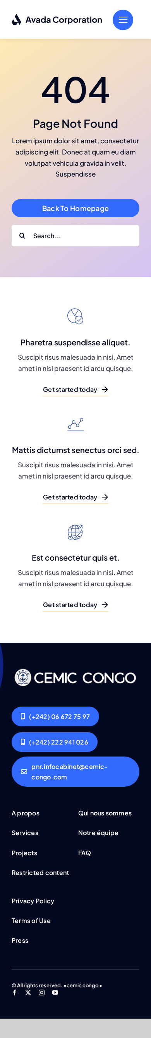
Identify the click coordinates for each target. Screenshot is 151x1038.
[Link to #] (123, 20)
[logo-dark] (57, 16)
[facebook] (14, 992)
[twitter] (28, 992)
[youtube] (55, 992)
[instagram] (42, 992)
